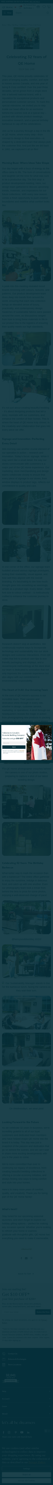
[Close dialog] (50, 727)
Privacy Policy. (22, 750)
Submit (14, 747)
